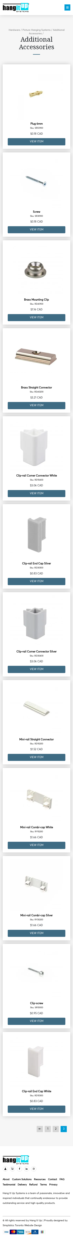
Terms (43, 1184)
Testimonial (9, 1184)
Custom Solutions (22, 1179)
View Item (36, 141)
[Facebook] (19, 1168)
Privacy (53, 1184)
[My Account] (5, 1168)
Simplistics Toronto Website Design (22, 1225)
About (6, 1179)
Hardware (14, 30)
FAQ (62, 1179)
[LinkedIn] (26, 1168)
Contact (52, 1179)
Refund (33, 1184)
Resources (40, 1179)
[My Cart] (12, 1168)
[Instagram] (33, 1168)
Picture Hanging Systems (36, 30)
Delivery (22, 1184)
